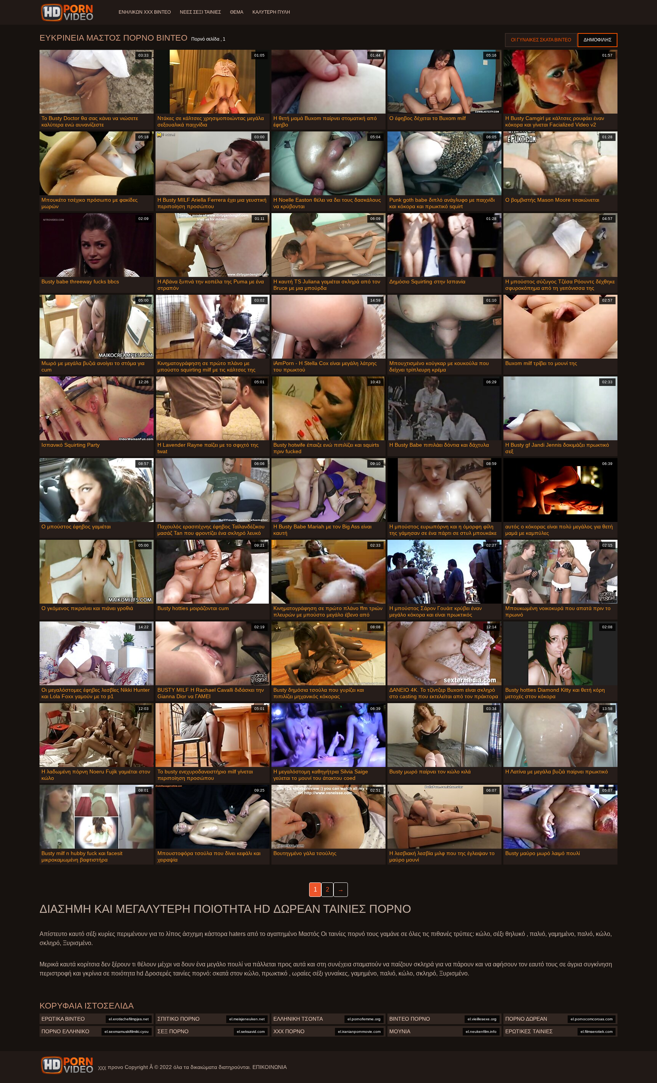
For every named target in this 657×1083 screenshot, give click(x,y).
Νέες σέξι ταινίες (200, 12)
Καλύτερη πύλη (271, 12)
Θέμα (236, 12)
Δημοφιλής (597, 40)
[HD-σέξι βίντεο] (68, 12)
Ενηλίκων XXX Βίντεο (145, 12)
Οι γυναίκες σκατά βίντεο (541, 40)
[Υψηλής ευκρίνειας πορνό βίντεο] (67, 1065)
